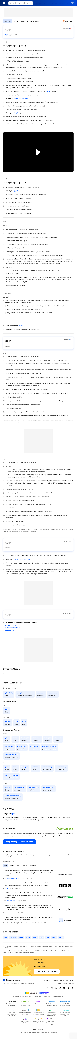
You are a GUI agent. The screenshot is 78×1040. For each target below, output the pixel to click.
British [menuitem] (16, 21)
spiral (28, 937)
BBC (8, 888)
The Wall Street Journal (14, 878)
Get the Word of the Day (47, 971)
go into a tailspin (11, 625)
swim (35, 937)
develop (27, 98)
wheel (20, 325)
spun (10, 45)
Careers (55, 980)
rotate (21, 937)
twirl (47, 937)
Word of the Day (39, 959)
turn (7, 674)
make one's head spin (12, 628)
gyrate (16, 191)
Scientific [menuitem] (24, 21)
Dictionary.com (4, 3)
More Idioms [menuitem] (34, 21)
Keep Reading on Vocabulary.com (19, 842)
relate (16, 98)
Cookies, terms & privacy (65, 983)
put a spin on (9, 630)
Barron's (9, 913)
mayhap (39, 962)
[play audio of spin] (6, 35)
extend (23, 113)
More (44, 21)
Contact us (64, 980)
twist (54, 937)
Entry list (47, 980)
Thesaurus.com (72, 3)
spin (13, 813)
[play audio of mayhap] (35, 966)
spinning (22, 45)
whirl (60, 937)
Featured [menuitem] (39, 3)
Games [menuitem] (46, 3)
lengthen (17, 113)
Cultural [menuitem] (54, 3)
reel (5, 937)
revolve (13, 937)
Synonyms (68, 21)
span (15, 45)
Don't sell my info (38, 1029)
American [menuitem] (7, 21)
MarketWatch (11, 901)
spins (5, 45)
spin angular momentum (21, 559)
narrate (21, 98)
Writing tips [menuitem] (63, 3)
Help (72, 980)
